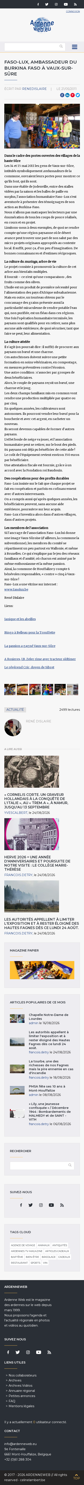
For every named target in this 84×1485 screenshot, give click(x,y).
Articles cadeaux (57, 1251)
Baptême (17, 1256)
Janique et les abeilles (20, 619)
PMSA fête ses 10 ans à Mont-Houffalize (47, 1088)
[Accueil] (42, 32)
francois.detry (18, 875)
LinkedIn (67, 95)
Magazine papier (42, 970)
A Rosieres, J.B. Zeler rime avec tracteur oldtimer (40, 659)
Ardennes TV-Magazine (26, 1251)
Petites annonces (22, 1396)
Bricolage (49, 1256)
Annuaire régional (22, 1391)
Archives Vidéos (20, 1386)
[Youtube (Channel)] (66, 4)
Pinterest (72, 95)
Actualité (15, 710)
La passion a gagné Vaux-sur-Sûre (29, 646)
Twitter (78, 95)
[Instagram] (56, 4)
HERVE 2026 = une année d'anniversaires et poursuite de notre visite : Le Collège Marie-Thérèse (37, 863)
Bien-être (32, 1256)
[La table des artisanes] (60, 689)
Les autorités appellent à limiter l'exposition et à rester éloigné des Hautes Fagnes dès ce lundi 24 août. (41, 923)
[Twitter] (47, 4)
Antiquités (59, 1245)
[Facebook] (38, 4)
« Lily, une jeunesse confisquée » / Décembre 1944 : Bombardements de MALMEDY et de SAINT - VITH (50, 1112)
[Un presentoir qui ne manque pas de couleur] (47, 689)
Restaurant (19, 1262)
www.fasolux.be (16, 589)
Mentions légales (21, 1406)
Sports (35, 1262)
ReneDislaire (34, 89)
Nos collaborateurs (22, 1375)
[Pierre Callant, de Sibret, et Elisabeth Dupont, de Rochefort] (10, 689)
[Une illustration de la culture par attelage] (72, 689)
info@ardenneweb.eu (20, 1444)
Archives (15, 1380)
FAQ (12, 1401)
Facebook (62, 95)
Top (76, 1478)
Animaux (44, 1245)
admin (33, 1023)
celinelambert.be (32, 1480)
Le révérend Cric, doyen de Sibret (29, 667)
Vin (45, 1262)
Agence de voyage (23, 1245)
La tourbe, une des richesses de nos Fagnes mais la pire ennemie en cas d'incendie (51, 1067)
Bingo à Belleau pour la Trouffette (29, 632)
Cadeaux (64, 1256)
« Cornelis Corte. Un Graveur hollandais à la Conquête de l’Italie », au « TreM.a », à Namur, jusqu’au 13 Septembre (36, 801)
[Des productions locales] (35, 689)
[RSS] (75, 4)
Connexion (73, 11)
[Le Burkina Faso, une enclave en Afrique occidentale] (22, 689)
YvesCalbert (15, 813)
